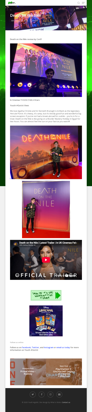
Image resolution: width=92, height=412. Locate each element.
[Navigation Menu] (83, 3)
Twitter (35, 347)
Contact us (66, 402)
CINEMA (34, 20)
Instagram (49, 347)
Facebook (26, 347)
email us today (63, 347)
